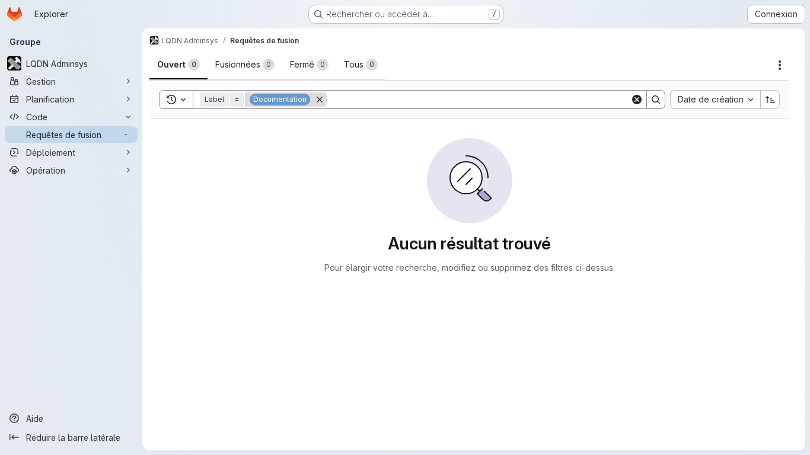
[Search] (655, 99)
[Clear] (637, 99)
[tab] (178, 64)
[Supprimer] (319, 99)
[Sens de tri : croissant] (770, 99)
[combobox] (715, 99)
